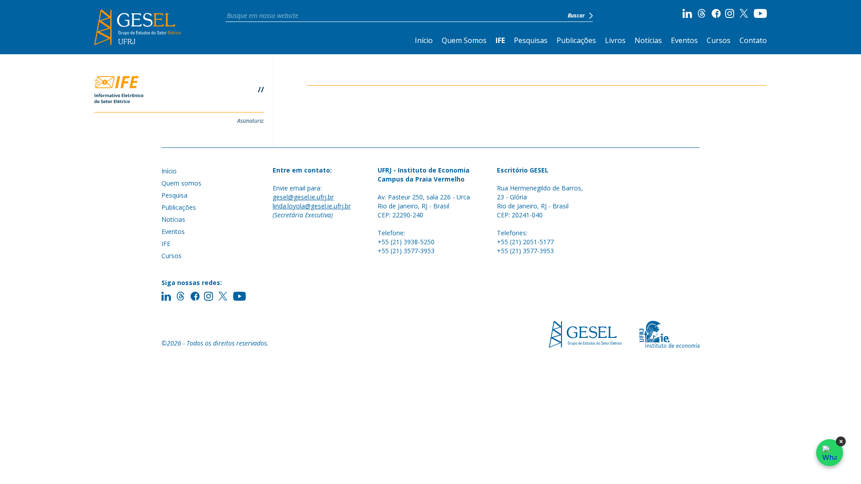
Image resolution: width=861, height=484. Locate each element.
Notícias (648, 40)
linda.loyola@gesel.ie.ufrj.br (312, 206)
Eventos (684, 40)
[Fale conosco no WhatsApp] (829, 452)
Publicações (576, 40)
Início (424, 40)
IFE (500, 40)
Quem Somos (464, 40)
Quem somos (181, 183)
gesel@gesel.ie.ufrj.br (303, 197)
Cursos (719, 40)
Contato (753, 40)
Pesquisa (174, 195)
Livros (615, 40)
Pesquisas (531, 40)
